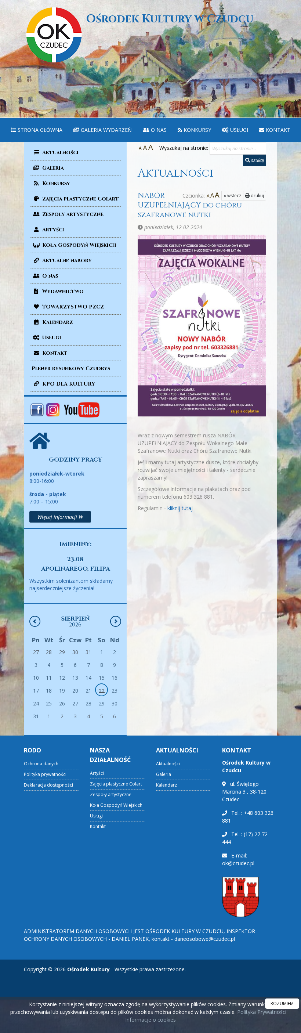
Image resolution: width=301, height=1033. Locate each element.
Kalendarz (57, 322)
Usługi (238, 129)
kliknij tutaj (180, 508)
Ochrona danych (41, 764)
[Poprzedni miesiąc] (34, 621)
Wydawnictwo (62, 291)
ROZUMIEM (282, 1003)
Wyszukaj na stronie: (183, 147)
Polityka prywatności (45, 774)
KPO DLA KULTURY (68, 383)
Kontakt (277, 129)
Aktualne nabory (66, 260)
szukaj (257, 160)
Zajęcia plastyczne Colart (80, 198)
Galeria (52, 168)
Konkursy (196, 129)
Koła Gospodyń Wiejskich (78, 245)
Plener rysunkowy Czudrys (71, 368)
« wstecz (232, 195)
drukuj (257, 195)
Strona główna (39, 129)
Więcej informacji (58, 516)
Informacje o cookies (150, 1019)
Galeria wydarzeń (105, 129)
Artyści (52, 229)
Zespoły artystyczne (72, 214)
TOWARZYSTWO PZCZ (72, 306)
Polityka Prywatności (261, 1011)
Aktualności (60, 152)
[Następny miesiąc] (115, 621)
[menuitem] (37, 130)
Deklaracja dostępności (48, 785)
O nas (158, 129)
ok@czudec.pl (238, 863)
